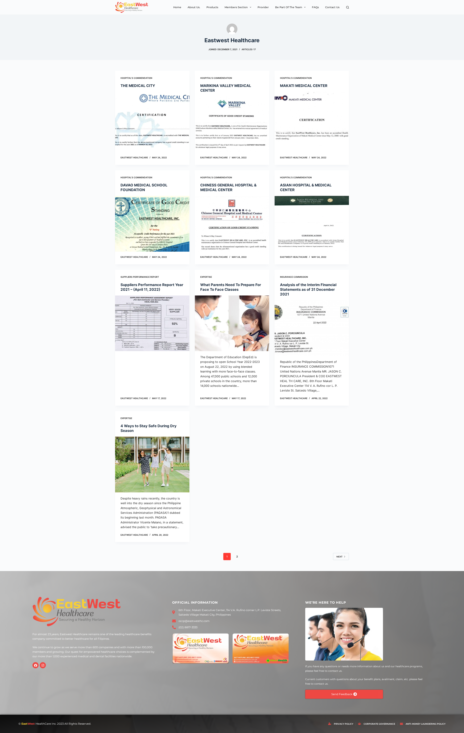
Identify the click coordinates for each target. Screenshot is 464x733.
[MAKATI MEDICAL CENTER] (312, 119)
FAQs (315, 7)
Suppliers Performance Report (140, 277)
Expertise (206, 277)
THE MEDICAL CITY (138, 86)
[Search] (347, 7)
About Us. (194, 7)
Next (339, 556)
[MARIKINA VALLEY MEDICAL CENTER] (232, 124)
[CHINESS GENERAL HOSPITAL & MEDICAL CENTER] (232, 224)
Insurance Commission (294, 277)
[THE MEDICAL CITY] (152, 119)
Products (212, 7)
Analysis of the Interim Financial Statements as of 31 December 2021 (308, 289)
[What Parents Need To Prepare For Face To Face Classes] (232, 323)
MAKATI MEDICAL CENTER (303, 86)
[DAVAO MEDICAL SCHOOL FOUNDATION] (152, 224)
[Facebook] (35, 665)
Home (177, 7)
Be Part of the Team (288, 7)
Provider (263, 7)
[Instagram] (43, 665)
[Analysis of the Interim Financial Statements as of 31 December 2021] (312, 328)
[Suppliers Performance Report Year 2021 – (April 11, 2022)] (152, 323)
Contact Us (332, 7)
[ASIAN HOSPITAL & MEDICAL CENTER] (312, 224)
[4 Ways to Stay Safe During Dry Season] (152, 464)
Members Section (236, 7)
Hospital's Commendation (136, 78)
